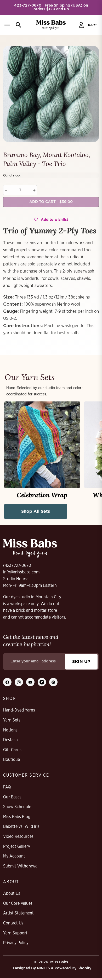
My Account (14, 856)
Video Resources (18, 836)
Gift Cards (12, 750)
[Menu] (7, 25)
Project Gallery (16, 846)
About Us (11, 893)
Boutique (11, 759)
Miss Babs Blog (16, 817)
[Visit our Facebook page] (7, 682)
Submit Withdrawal (20, 866)
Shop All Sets (35, 511)
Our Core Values (17, 903)
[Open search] (17, 25)
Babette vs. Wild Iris (21, 826)
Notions (10, 730)
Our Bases (12, 797)
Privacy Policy (16, 943)
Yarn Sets (11, 720)
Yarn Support (15, 933)
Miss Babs (59, 962)
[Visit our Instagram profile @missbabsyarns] (19, 682)
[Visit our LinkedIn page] (42, 682)
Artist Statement (18, 913)
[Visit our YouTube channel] (30, 682)
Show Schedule (17, 807)
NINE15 (43, 968)
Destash (10, 740)
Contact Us (13, 923)
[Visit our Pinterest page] (53, 682)
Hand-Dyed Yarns (19, 710)
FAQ (7, 787)
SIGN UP (81, 661)
